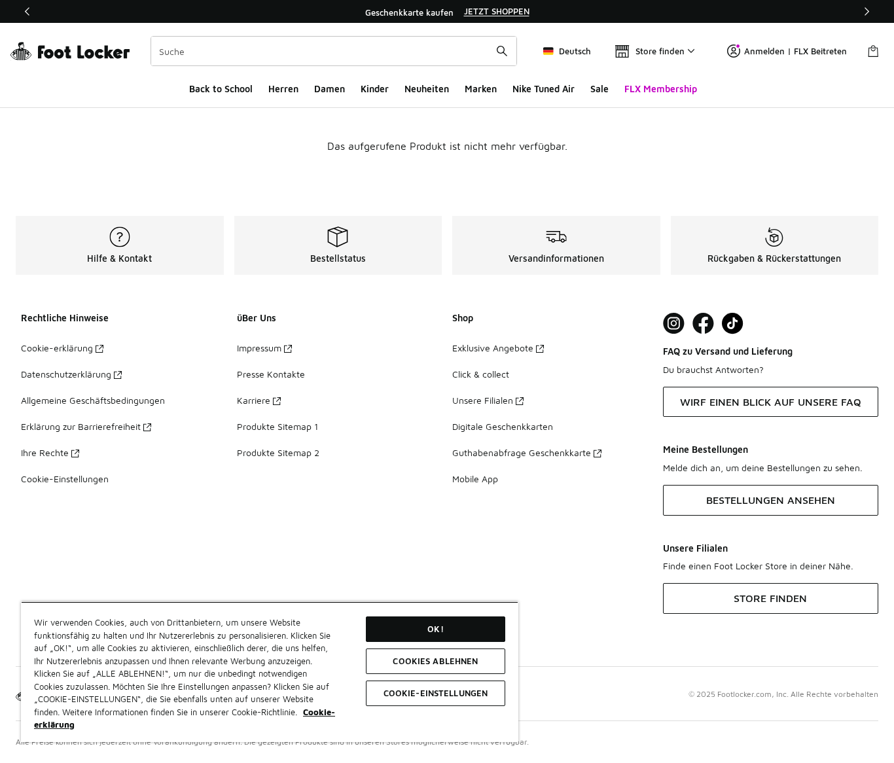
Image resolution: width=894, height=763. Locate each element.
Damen (329, 88)
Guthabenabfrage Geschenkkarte (521, 452)
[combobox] (333, 51)
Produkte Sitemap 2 (278, 452)
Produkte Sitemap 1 (277, 426)
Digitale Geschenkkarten (502, 426)
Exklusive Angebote (492, 347)
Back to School (221, 88)
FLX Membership (660, 88)
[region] (447, 12)
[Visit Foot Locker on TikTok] (732, 323)
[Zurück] (27, 11)
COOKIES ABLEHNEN (435, 661)
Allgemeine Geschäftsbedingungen (93, 400)
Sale (599, 88)
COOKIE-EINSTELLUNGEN (436, 693)
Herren (283, 88)
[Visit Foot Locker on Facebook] (703, 323)
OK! (435, 629)
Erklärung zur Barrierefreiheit (81, 426)
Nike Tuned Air (543, 88)
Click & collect (480, 374)
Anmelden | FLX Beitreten (795, 51)
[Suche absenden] (502, 51)
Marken (481, 88)
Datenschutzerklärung (66, 374)
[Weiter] (866, 11)
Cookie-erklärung (57, 347)
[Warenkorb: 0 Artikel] (873, 51)
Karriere (253, 400)
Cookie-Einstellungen (65, 478)
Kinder (375, 88)
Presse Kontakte (271, 374)
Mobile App (475, 478)
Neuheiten (426, 88)
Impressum (259, 347)
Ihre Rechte (45, 452)
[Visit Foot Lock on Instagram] (674, 323)
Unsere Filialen (482, 400)
